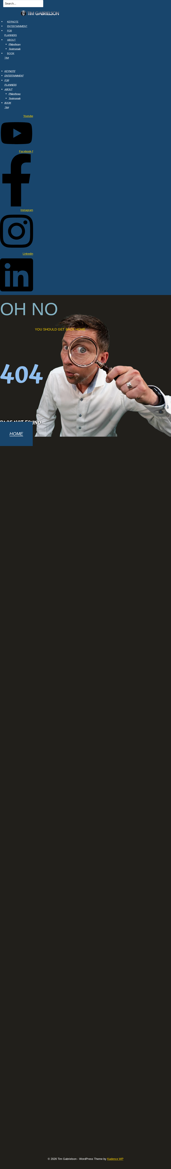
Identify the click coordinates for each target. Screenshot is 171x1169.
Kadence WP (115, 1158)
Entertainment (17, 26)
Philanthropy (15, 44)
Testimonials (14, 48)
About (11, 39)
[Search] (47, 4)
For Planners (10, 32)
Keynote (12, 21)
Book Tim (9, 55)
